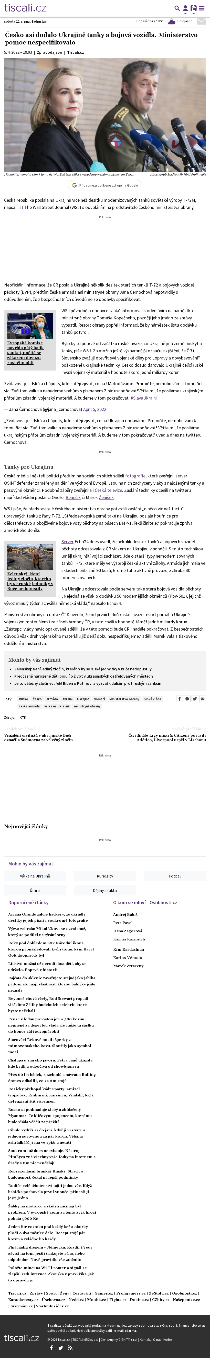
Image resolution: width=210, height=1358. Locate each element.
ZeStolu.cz (159, 1293)
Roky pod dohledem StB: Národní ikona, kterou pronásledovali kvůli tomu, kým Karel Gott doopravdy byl (51, 949)
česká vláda (152, 699)
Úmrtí (35, 890)
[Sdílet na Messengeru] (187, 699)
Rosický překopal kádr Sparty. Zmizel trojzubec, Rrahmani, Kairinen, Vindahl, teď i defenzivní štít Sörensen (50, 1095)
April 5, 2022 (94, 409)
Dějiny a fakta (105, 890)
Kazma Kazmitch (129, 939)
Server (67, 541)
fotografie (135, 476)
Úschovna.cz (53, 1300)
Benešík (73, 497)
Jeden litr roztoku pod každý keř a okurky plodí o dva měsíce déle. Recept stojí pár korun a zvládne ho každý (48, 1233)
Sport (51, 1293)
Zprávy (36, 1293)
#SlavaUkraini (144, 398)
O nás (157, 1339)
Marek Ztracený (128, 966)
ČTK (23, 717)
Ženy (64, 1293)
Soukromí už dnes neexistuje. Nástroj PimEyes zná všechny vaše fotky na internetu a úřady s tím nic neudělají (52, 1157)
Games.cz (103, 1293)
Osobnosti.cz (184, 1293)
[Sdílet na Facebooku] (179, 699)
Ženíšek (106, 497)
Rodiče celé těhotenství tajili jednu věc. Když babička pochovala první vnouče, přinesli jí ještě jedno (50, 1192)
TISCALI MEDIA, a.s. (85, 1339)
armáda (52, 699)
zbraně (67, 699)
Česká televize (108, 490)
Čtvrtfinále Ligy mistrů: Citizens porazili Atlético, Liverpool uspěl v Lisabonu (167, 738)
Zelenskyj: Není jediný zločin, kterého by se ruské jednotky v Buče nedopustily (83, 668)
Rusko (23, 699)
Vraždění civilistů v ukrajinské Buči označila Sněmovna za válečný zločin (38, 738)
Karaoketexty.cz (23, 1300)
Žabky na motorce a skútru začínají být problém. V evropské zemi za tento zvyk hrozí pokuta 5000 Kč (52, 1212)
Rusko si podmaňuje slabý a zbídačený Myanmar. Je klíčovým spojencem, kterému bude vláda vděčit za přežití (50, 1115)
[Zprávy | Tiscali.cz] (25, 8)
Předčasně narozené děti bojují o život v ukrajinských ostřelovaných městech (83, 676)
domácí (99, 699)
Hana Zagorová (127, 931)
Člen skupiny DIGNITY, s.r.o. (119, 1339)
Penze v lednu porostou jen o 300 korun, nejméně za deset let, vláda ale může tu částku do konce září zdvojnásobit (51, 1025)
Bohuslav (39, 21)
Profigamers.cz (131, 1293)
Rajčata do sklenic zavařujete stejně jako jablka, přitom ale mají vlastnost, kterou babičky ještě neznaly (52, 984)
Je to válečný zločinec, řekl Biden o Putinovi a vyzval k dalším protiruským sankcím (88, 683)
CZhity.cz (161, 1300)
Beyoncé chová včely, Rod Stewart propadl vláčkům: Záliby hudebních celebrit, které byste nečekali (48, 1004)
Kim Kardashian (128, 949)
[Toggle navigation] (202, 8)
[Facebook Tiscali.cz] (51, 1348)
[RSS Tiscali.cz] (70, 1348)
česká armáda (29, 706)
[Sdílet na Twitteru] (195, 699)
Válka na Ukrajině (35, 876)
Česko (37, 699)
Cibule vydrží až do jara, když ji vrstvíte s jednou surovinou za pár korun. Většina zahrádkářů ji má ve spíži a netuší (46, 1136)
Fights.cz (118, 1300)
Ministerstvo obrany (124, 699)
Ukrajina (83, 699)
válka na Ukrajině (56, 706)
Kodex (167, 1339)
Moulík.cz (96, 1300)
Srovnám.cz (21, 1306)
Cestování (81, 1293)
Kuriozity (105, 876)
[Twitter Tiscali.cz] (61, 1348)
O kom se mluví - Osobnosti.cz (145, 902)
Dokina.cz (139, 1300)
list (20, 207)
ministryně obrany (87, 706)
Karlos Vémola (127, 958)
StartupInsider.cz (52, 1306)
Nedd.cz (76, 1300)
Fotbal (175, 876)
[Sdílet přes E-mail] (202, 699)
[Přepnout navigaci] (185, 8)
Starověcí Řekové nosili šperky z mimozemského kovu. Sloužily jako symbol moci (49, 1046)
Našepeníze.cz (186, 1300)
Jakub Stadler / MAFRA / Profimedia (182, 174)
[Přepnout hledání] (177, 8)
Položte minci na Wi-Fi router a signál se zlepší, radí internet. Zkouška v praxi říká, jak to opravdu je (51, 1274)
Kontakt (146, 1339)
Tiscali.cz (17, 1293)
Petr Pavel (123, 923)
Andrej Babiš (125, 914)
